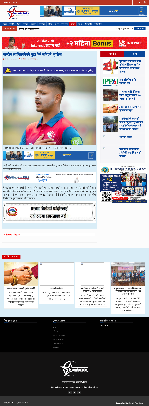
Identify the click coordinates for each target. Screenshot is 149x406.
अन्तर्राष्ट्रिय (33, 24)
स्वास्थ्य (80, 24)
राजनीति (12, 24)
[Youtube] (79, 392)
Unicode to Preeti (59, 335)
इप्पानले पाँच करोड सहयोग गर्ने (128, 81)
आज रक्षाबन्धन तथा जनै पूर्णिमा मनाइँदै (130, 109)
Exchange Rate (58, 343)
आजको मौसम (125, 137)
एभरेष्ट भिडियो (98, 24)
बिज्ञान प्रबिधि (88, 24)
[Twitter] (74, 392)
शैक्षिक (18, 24)
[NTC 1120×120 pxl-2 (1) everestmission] (49, 157)
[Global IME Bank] (49, 179)
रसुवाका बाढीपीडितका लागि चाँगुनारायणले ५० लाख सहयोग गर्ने (40, 29)
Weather (56, 347)
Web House (139, 403)
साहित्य (50, 24)
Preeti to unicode (58, 339)
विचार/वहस (42, 24)
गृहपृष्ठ (5, 24)
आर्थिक (57, 24)
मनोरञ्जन (25, 24)
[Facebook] (70, 392)
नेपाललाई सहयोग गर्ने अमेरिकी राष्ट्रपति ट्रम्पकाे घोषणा (130, 152)
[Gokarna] (49, 213)
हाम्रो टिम (55, 331)
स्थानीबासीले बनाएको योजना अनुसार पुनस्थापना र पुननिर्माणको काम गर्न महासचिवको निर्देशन (131, 124)
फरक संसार (64, 24)
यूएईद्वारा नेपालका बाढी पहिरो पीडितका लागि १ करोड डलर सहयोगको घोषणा (130, 66)
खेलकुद (73, 24)
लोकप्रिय (112, 54)
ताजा (135, 54)
